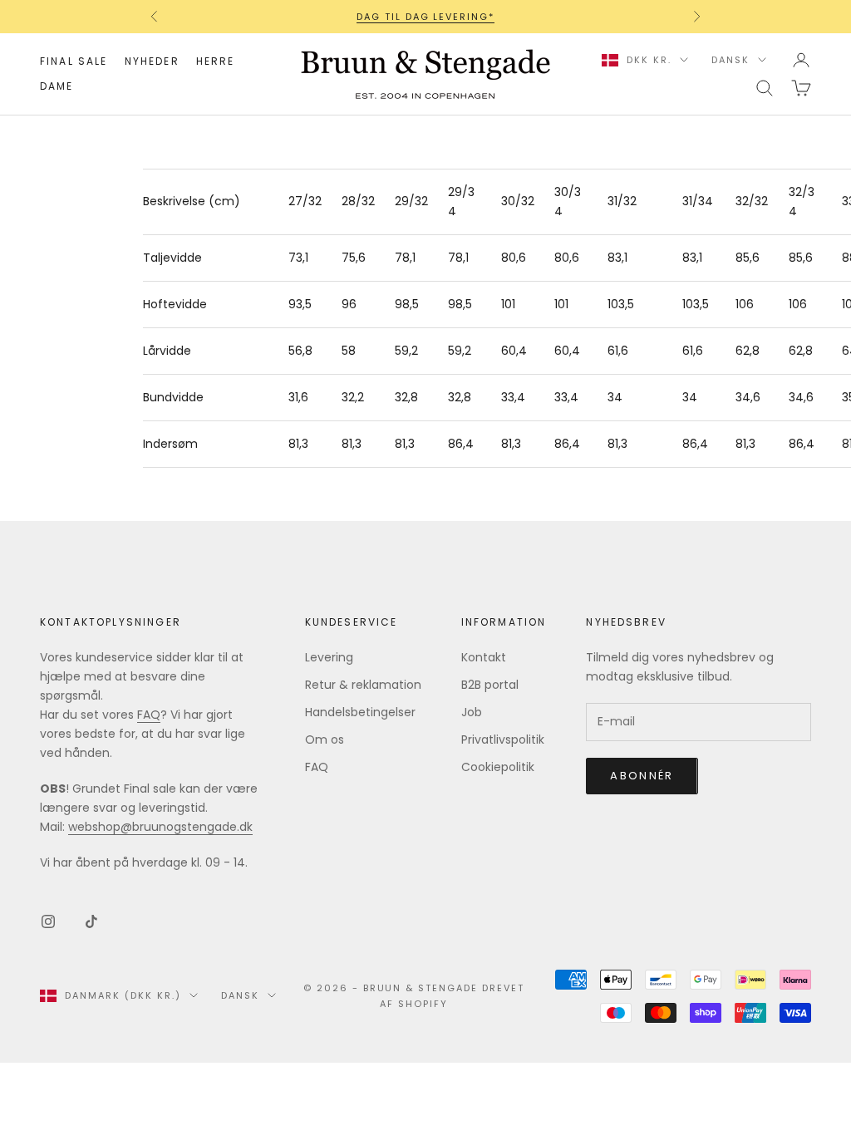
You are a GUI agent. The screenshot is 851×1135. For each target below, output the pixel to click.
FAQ (148, 714)
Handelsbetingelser (360, 712)
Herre (215, 61)
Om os (324, 739)
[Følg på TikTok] (91, 921)
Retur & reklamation (363, 684)
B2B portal (490, 684)
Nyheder (152, 61)
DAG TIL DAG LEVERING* (426, 16)
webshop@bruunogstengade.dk (160, 826)
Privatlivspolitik (502, 739)
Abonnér (641, 776)
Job (471, 712)
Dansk (730, 59)
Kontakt (483, 657)
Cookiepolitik (497, 767)
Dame (57, 86)
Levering (329, 657)
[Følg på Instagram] (48, 921)
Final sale (74, 61)
